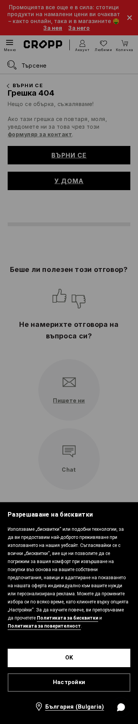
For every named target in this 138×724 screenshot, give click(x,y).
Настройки (69, 682)
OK (69, 657)
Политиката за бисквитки (67, 618)
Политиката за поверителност (44, 626)
